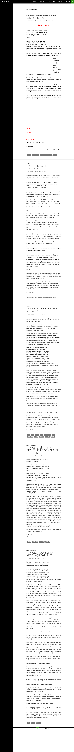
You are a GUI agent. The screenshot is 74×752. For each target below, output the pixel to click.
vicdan (52, 436)
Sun (37, 171)
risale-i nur (30, 436)
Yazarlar (35, 1)
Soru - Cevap (29, 550)
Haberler (42, 1)
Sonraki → (47, 728)
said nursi (42, 541)
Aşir (28, 722)
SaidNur (38, 455)
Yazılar (48, 1)
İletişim (68, 1)
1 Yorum (44, 558)
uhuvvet (47, 436)
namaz (29, 541)
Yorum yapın (50, 20)
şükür (45, 297)
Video (54, 1)
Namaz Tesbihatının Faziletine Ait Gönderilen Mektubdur (42, 450)
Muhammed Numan (40, 20)
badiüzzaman (31, 297)
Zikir (55, 297)
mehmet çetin (38, 297)
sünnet (36, 436)
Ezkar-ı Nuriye (35, 18)
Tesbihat (50, 297)
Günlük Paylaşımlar (42, 15)
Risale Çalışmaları (52, 15)
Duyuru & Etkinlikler (31, 15)
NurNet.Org (5, 1)
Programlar (60, 1)
